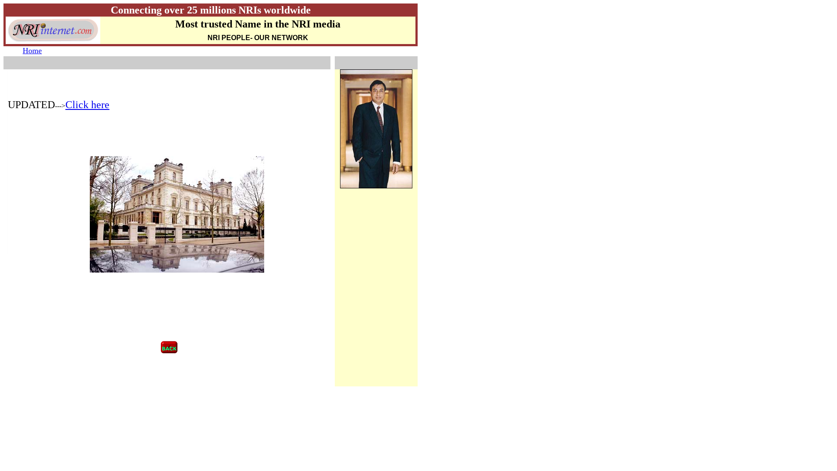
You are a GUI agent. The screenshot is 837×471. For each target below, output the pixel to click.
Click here (87, 104)
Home (32, 50)
